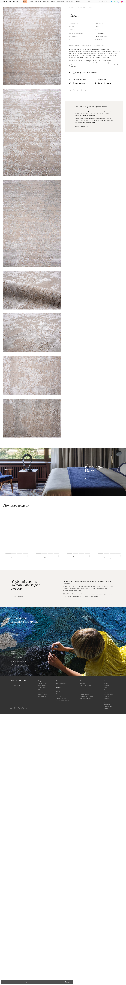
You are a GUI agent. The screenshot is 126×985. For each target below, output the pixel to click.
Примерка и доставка (86, 696)
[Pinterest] (85, 90)
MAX (93, 122)
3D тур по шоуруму (85, 685)
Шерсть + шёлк (42, 694)
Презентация (18, 665)
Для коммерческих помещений (61, 684)
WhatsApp (81, 122)
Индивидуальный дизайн (63, 700)
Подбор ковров (84, 694)
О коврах (82, 683)
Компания (69, 1)
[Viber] (78, 90)
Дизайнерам (107, 690)
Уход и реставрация (85, 698)
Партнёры (107, 687)
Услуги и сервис (84, 692)
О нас (106, 683)
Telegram (88, 122)
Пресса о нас (108, 692)
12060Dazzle (110, 556)
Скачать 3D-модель (104, 83)
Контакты (78, 1)
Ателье (53, 1)
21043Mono (48, 556)
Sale (24, 1)
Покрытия (46, 1)
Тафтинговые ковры (61, 698)
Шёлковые (41, 692)
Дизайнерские (42, 687)
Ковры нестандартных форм (64, 694)
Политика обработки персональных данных (108, 705)
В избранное (102, 79)
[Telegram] (71, 90)
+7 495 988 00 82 (102, 2)
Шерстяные (41, 690)
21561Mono (17, 556)
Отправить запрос (81, 126)
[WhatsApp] (82, 90)
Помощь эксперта (79, 83)
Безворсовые (42, 696)
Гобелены (38, 1)
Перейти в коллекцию (92, 479)
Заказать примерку (79, 79)
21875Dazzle (79, 556)
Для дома (58, 687)
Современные (42, 683)
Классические (42, 685)
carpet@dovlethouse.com (19, 661)
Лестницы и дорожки (62, 696)
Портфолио (60, 1)
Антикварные (42, 699)
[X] (74, 90)
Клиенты (106, 685)
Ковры (31, 1)
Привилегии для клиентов (108, 695)
